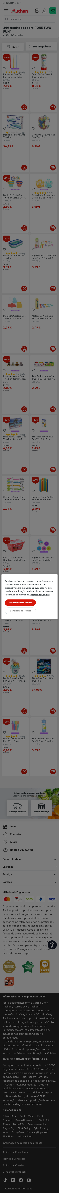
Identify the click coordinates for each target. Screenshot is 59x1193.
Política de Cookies (39, 594)
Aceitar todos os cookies (20, 602)
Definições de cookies (20, 610)
